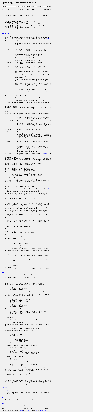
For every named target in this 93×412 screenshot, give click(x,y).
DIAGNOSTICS (5, 378)
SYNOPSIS (4, 19)
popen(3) (45, 153)
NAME (3, 13)
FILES (3, 272)
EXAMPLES (4, 281)
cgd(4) (48, 38)
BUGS (3, 403)
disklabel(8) (25, 390)
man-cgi (36, 410)
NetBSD (21, 410)
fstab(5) (17, 390)
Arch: (34, 5)
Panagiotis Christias (43, 410)
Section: (18, 5)
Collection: (40, 5)
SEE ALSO (4, 387)
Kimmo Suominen (28, 410)
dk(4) (47, 188)
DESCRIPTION (5, 33)
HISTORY (4, 397)
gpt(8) (32, 390)
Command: (4, 5)
